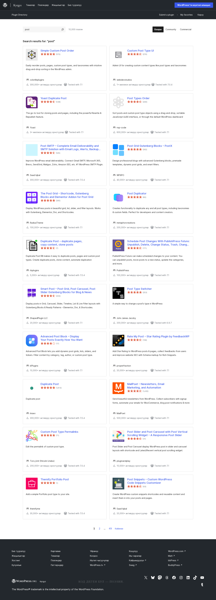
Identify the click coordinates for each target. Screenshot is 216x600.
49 (110, 528)
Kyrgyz (43, 581)
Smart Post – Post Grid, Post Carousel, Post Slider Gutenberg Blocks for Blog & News (68, 290)
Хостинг (16, 560)
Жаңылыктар (18, 556)
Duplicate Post (50, 384)
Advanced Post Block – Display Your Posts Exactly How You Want (62, 338)
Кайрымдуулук (137, 560)
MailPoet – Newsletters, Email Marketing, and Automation (145, 385)
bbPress (173, 560)
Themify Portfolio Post (55, 479)
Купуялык (16, 565)
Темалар (55, 556)
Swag (133, 565)
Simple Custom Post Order (57, 50)
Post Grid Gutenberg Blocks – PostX (149, 145)
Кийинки (119, 528)
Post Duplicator (136, 193)
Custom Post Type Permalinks (59, 431)
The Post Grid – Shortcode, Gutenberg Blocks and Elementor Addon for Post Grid (67, 195)
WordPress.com (177, 551)
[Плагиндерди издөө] (63, 29)
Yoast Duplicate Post (54, 98)
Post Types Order (138, 98)
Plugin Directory (19, 14)
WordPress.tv (98, 565)
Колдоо (94, 556)
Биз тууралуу (18, 551)
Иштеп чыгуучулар (99, 560)
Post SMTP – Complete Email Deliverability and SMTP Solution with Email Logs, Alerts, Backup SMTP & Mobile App (70, 147)
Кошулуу (133, 551)
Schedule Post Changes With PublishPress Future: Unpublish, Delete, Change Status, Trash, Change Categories (158, 243)
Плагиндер (56, 560)
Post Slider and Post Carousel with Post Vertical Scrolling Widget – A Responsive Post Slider (157, 433)
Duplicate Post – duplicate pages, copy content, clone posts (61, 243)
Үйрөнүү (94, 551)
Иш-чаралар (135, 556)
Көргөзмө (55, 551)
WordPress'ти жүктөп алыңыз (193, 5)
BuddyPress (175, 565)
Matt (171, 556)
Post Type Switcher (139, 288)
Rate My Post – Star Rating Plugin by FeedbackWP (158, 336)
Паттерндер (57, 565)
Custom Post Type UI (140, 50)
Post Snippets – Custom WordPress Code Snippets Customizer (149, 481)
